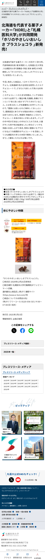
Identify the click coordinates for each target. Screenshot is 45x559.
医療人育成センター (9, 527)
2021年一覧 (9, 351)
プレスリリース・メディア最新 (16, 343)
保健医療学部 (26, 524)
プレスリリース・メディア (18, 8)
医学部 (14, 524)
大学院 (22, 527)
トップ (4, 8)
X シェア (14, 330)
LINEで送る (31, 330)
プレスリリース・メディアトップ (16, 372)
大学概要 (5, 524)
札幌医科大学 (8, 3)
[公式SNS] (33, 554)
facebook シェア (22, 330)
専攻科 (31, 527)
